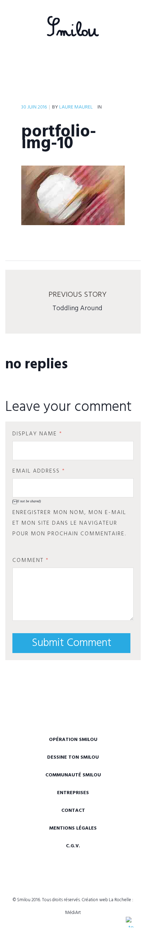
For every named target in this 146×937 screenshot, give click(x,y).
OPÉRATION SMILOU (73, 740)
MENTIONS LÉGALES (73, 828)
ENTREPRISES (73, 793)
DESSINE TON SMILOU (73, 757)
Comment (30, 560)
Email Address (38, 471)
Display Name (37, 434)
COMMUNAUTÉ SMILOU (73, 775)
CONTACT (73, 811)
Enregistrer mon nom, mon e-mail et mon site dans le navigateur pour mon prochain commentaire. (69, 523)
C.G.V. (73, 846)
